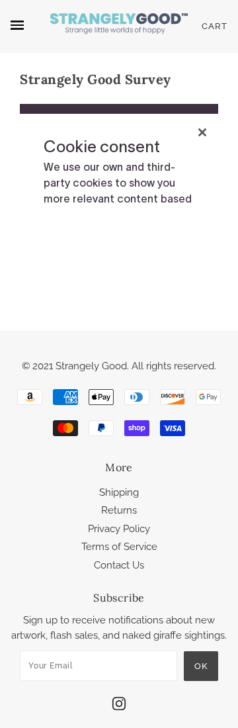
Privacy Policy (119, 529)
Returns (119, 510)
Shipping (119, 492)
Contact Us (119, 565)
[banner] (119, 26)
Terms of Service (119, 547)
